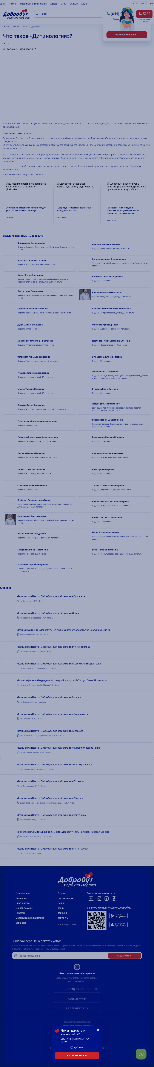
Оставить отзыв (77, 1055)
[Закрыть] (98, 1030)
